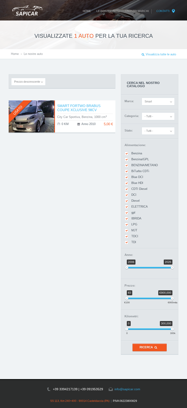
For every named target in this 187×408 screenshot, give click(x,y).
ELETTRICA (139, 206)
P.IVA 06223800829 (125, 401)
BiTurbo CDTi (140, 171)
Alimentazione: (135, 145)
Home (15, 54)
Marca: (129, 101)
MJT (134, 230)
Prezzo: (130, 285)
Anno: (129, 255)
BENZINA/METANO (144, 165)
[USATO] (31, 131)
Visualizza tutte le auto (161, 54)
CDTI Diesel (139, 189)
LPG (134, 224)
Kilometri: (131, 316)
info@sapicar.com (127, 389)
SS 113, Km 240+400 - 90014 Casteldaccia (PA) (79, 401)
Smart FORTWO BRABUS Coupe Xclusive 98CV (79, 108)
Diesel (135, 200)
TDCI (134, 236)
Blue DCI (137, 177)
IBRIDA (136, 218)
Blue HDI (137, 183)
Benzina (136, 153)
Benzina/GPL (140, 159)
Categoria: (132, 116)
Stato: (129, 130)
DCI (133, 194)
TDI (133, 242)
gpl (133, 212)
